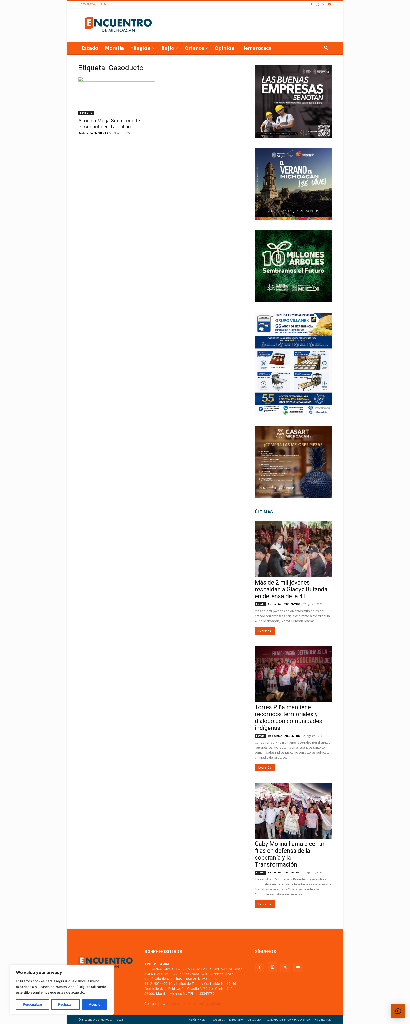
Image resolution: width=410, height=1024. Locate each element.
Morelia (114, 48)
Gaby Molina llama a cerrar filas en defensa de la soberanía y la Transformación (290, 854)
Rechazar (65, 1004)
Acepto (94, 1004)
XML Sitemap (323, 1020)
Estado (90, 48)
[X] (323, 4)
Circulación (254, 1020)
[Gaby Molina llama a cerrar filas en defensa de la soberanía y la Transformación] (293, 811)
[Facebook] (311, 4)
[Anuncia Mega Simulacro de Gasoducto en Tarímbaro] (116, 96)
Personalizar (32, 1004)
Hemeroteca (256, 48)
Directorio (236, 1020)
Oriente (194, 48)
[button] (326, 48)
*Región (141, 48)
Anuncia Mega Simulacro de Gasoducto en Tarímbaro (109, 123)
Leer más (264, 631)
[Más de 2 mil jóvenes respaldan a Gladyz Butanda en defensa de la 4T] (293, 549)
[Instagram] (317, 4)
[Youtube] (329, 4)
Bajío (167, 48)
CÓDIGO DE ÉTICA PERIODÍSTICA (288, 1020)
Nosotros (218, 1020)
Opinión (225, 48)
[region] (61, 990)
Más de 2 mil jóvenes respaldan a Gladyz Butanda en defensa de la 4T (291, 589)
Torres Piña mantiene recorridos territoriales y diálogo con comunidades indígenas (288, 717)
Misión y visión (197, 1020)
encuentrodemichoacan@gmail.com (193, 1003)
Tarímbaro (86, 112)
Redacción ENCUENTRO (94, 133)
